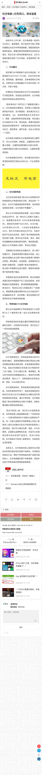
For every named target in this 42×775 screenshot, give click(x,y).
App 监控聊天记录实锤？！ (27, 576)
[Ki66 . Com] (21, 3)
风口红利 (10, 519)
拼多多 (31, 515)
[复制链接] (30, 499)
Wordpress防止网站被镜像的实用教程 (21, 486)
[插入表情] (35, 621)
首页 (3, 7)
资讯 (8, 7)
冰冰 (9, 525)
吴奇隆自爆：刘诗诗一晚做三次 (20, 478)
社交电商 (10, 515)
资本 (31, 519)
